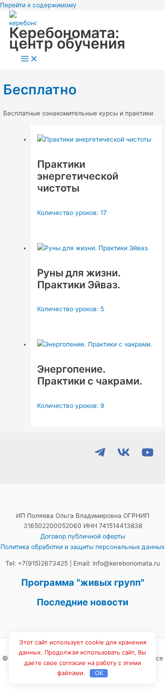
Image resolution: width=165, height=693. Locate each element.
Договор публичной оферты (82, 536)
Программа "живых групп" (82, 582)
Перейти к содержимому (38, 5)
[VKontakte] (124, 456)
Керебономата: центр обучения (67, 38)
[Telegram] (100, 456)
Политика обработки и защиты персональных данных (82, 546)
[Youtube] (148, 456)
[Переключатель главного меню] (29, 59)
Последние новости (82, 602)
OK (99, 672)
